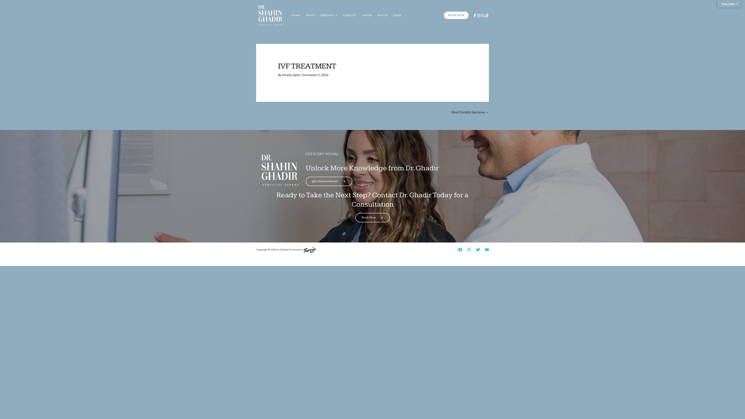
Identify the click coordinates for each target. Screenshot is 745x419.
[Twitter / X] (483, 15)
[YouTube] (487, 250)
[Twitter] (478, 250)
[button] (335, 15)
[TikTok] (487, 15)
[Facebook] (475, 15)
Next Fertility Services (470, 112)
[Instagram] (479, 15)
